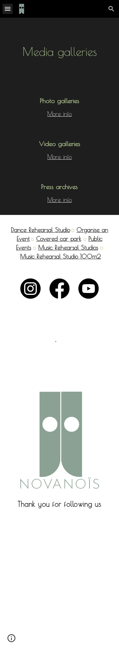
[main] (59, 52)
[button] (7, 8)
